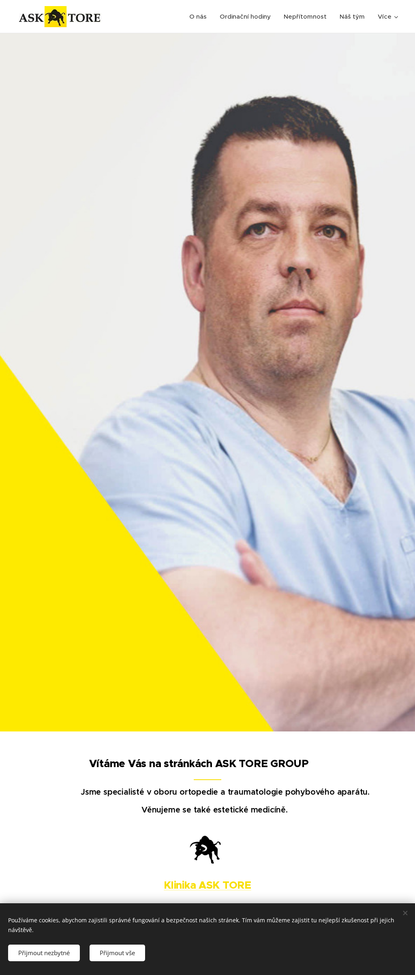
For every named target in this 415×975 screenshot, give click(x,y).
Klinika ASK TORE (207, 885)
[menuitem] (200, 16)
